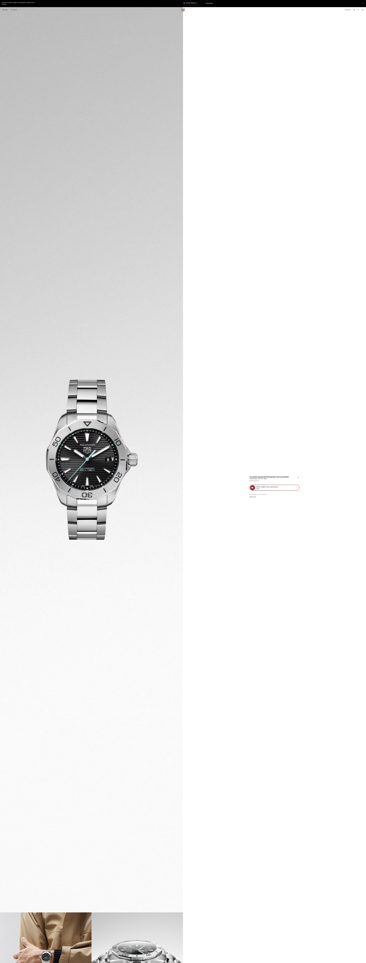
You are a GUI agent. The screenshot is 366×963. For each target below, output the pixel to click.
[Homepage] (183, 10)
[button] (358, 9)
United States (190, 3)
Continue (211, 3)
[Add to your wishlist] (298, 477)
